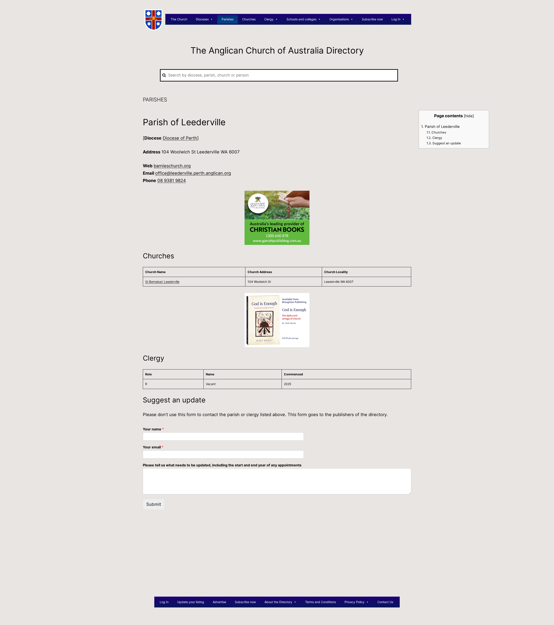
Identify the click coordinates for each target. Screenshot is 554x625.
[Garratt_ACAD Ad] (277, 217)
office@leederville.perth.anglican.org (193, 173)
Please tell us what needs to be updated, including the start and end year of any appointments (222, 465)
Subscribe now (372, 19)
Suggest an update (444, 143)
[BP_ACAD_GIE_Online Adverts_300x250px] (277, 319)
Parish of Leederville (440, 126)
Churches (249, 19)
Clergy (269, 19)
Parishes (228, 19)
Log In (395, 19)
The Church (179, 19)
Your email (153, 447)
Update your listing (190, 602)
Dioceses (202, 19)
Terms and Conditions (320, 602)
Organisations (339, 19)
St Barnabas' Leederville (162, 281)
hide (469, 116)
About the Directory (278, 602)
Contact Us (385, 602)
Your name (153, 429)
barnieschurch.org (172, 165)
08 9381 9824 (171, 180)
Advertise (219, 602)
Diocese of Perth (180, 138)
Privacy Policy (354, 602)
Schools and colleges (301, 19)
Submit (153, 504)
